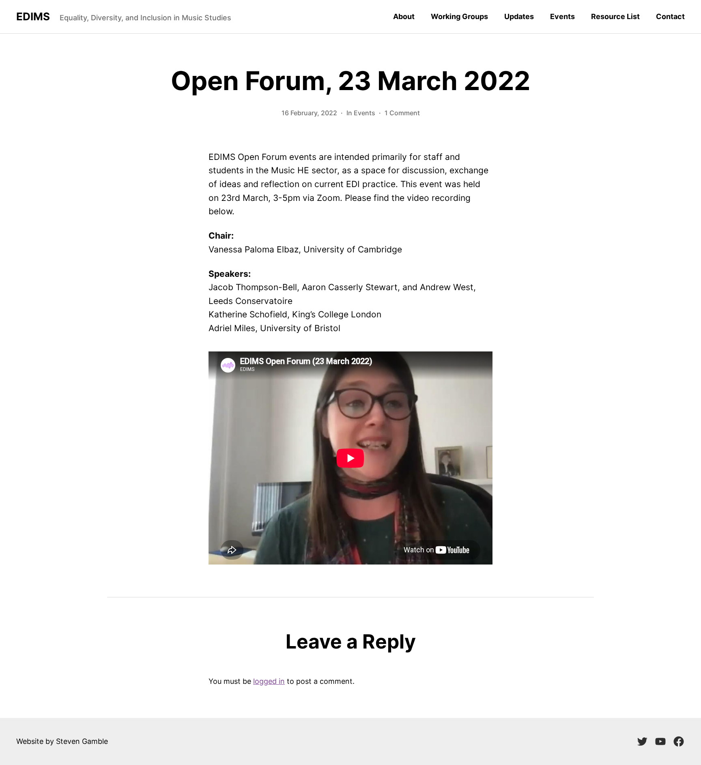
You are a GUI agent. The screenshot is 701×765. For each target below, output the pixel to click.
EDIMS (33, 16)
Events (562, 16)
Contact (670, 16)
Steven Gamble (82, 741)
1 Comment (402, 113)
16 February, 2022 (309, 113)
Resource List (615, 16)
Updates (519, 16)
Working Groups (459, 16)
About (404, 16)
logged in (269, 681)
